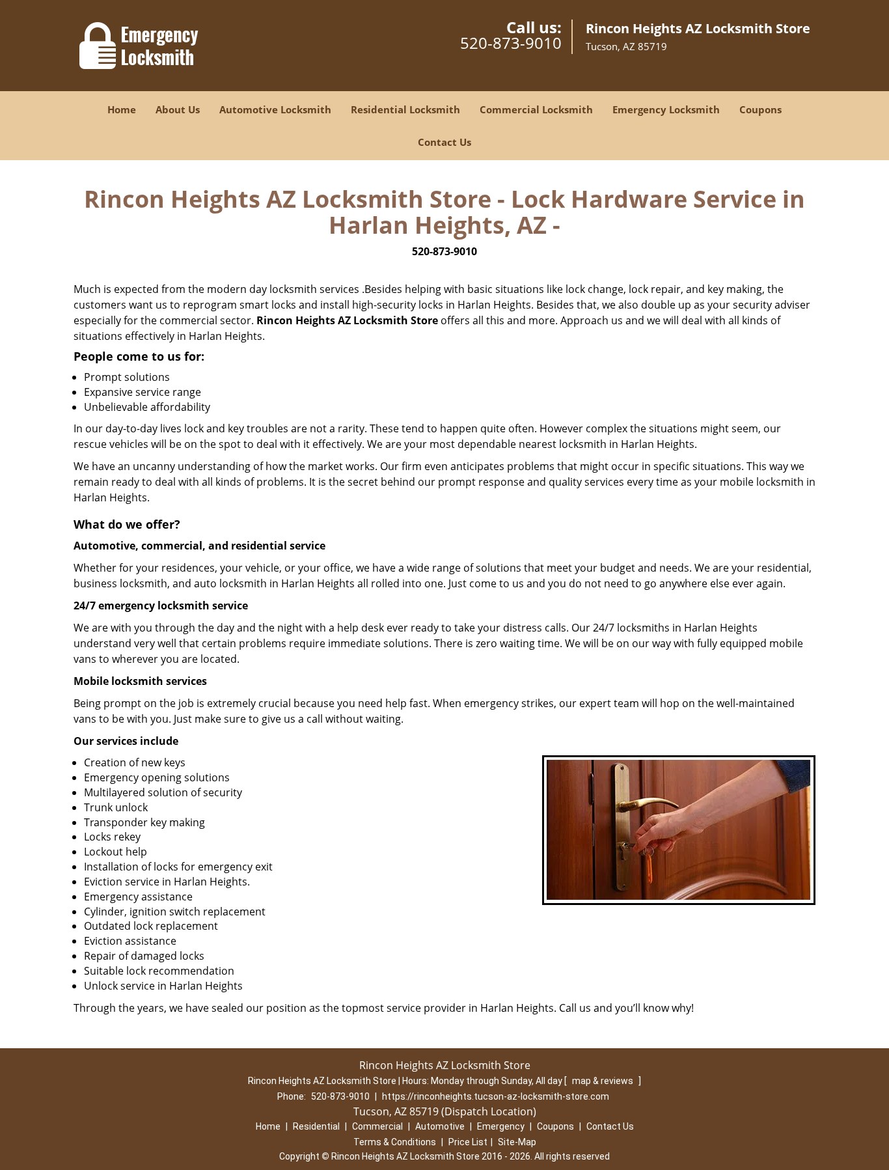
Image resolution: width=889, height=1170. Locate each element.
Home (121, 109)
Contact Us (444, 141)
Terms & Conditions (394, 1142)
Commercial (377, 1126)
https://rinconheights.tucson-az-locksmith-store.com (495, 1096)
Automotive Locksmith (275, 109)
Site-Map (517, 1142)
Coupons (760, 109)
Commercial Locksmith (536, 109)
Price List (467, 1142)
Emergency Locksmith (666, 109)
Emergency (501, 1126)
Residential (316, 1126)
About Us (178, 109)
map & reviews (603, 1081)
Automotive (440, 1126)
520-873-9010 (511, 42)
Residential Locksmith (405, 109)
